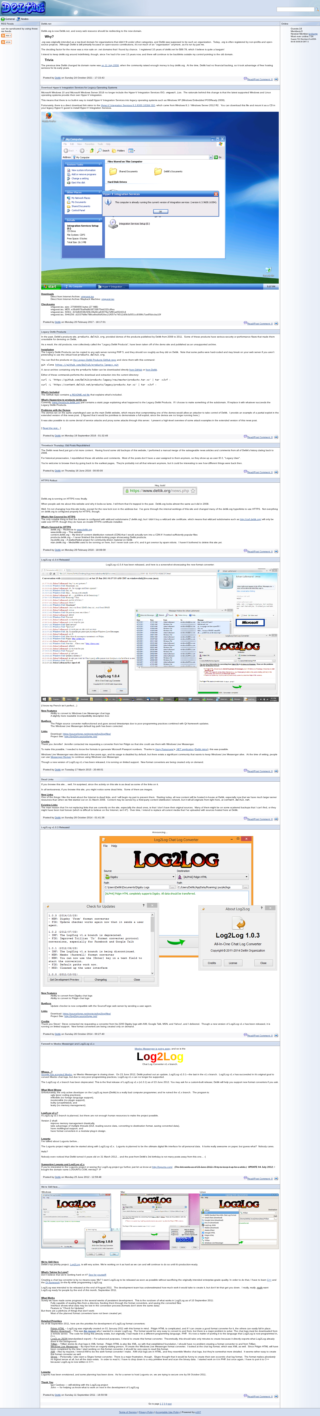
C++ (269, 1280)
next (169, 1404)
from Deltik (151, 369)
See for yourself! (97, 1274)
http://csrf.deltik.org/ (250, 519)
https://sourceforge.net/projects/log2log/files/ (87, 734)
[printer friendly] (276, 80)
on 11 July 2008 (110, 65)
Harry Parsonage (164, 749)
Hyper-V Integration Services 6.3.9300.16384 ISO (128, 105)
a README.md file (80, 394)
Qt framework (52, 1282)
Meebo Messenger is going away (152, 1048)
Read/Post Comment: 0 (260, 79)
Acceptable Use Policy (168, 1412)
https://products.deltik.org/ (66, 402)
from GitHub (135, 369)
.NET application (185, 749)
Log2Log (75, 1264)
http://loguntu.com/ (162, 1167)
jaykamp (313, 33)
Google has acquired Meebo (56, 1074)
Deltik (58, 77)
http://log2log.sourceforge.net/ (80, 736)
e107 (198, 1412)
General (10, 19)
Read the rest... (51, 428)
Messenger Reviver (61, 757)
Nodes (25, 19)
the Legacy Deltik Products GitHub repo (94, 360)
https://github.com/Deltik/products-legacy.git (87, 364)
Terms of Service (128, 1412)
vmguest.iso (87, 296)
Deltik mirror (201, 749)
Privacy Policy (146, 1412)
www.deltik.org (84, 529)
